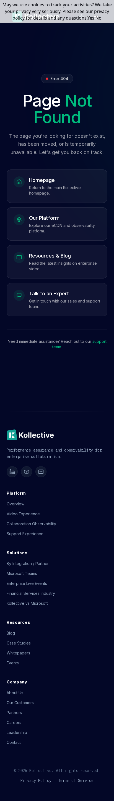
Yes (90, 18)
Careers (14, 722)
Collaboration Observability (31, 523)
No (98, 18)
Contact (14, 742)
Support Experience (25, 533)
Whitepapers (18, 653)
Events (13, 663)
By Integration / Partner (28, 563)
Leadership (17, 732)
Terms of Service (76, 780)
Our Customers (20, 702)
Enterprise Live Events (27, 583)
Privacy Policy (35, 780)
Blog (11, 633)
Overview (15, 504)
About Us (15, 692)
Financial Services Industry (31, 593)
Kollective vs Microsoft (27, 603)
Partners (14, 712)
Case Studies (19, 643)
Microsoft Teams (22, 573)
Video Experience (23, 513)
